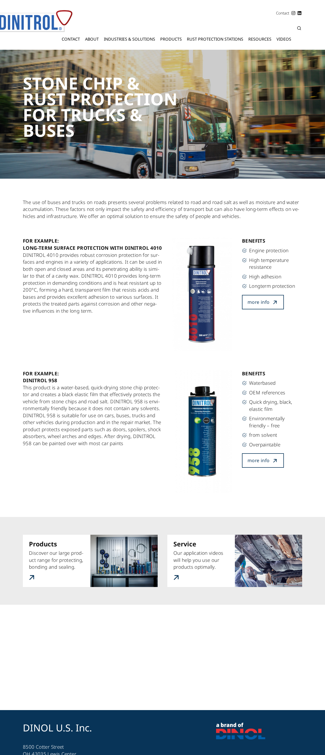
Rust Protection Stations (215, 39)
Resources (259, 39)
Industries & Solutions (129, 39)
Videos (284, 39)
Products (171, 39)
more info (258, 302)
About (92, 39)
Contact (71, 39)
